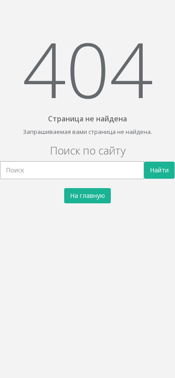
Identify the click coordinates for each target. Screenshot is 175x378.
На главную (87, 195)
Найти (159, 170)
